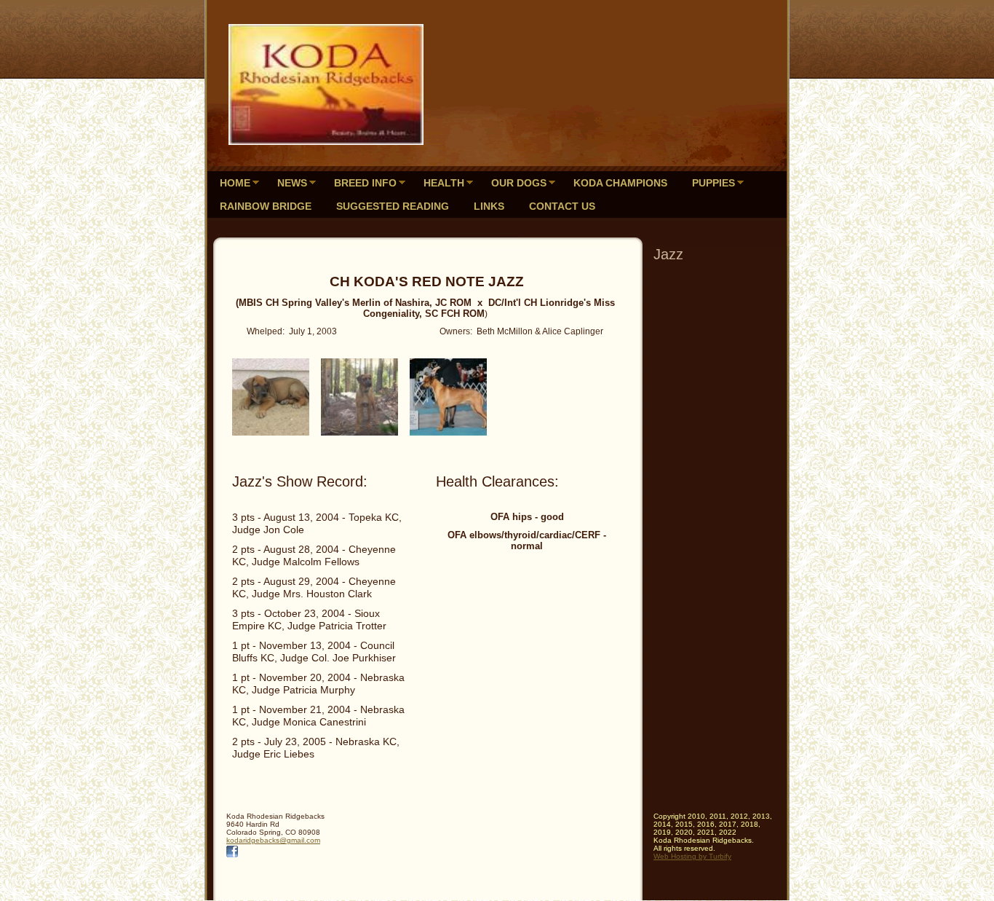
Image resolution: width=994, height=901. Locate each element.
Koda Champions (620, 183)
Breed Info (365, 183)
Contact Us (562, 206)
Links (489, 206)
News (292, 183)
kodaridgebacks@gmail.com (273, 840)
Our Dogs (518, 183)
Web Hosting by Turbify (692, 856)
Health (444, 183)
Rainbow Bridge (265, 206)
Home (235, 183)
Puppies (713, 183)
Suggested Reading (392, 206)
